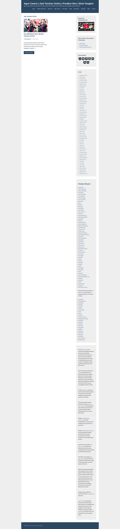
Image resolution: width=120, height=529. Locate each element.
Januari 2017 (83, 150)
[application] (86, 26)
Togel (70, 8)
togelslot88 (80, 218)
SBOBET (80, 329)
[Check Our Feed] (84, 63)
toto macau (80, 253)
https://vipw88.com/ (82, 224)
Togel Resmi (81, 210)
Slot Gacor (80, 206)
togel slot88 (80, 327)
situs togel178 (81, 283)
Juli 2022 (82, 105)
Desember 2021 (83, 112)
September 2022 (83, 101)
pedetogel (80, 322)
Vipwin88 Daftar (81, 301)
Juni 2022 (82, 107)
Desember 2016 (83, 152)
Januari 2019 (83, 126)
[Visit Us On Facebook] (80, 60)
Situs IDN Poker (90, 493)
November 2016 (83, 154)
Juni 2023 (82, 87)
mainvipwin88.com (82, 215)
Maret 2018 (82, 133)
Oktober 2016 (83, 156)
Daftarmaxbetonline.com (85, 47)
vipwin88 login (81, 339)
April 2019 (82, 124)
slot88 (79, 271)
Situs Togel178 (81, 211)
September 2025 (83, 75)
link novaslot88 (81, 252)
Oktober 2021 (83, 114)
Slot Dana (80, 273)
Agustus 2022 (83, 103)
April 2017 (82, 145)
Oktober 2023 (83, 84)
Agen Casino (57, 8)
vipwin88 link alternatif (83, 318)
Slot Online (64, 8)
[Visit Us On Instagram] (87, 63)
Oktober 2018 (83, 129)
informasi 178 (81, 243)
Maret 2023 (82, 93)
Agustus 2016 (83, 159)
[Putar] (79, 29)
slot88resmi (80, 320)
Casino (93, 8)
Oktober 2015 (83, 171)
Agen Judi (50, 8)
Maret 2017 (82, 147)
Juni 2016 (82, 163)
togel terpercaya (81, 337)
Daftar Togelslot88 (82, 190)
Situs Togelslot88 (82, 189)
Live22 (79, 372)
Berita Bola (76, 8)
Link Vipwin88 (81, 196)
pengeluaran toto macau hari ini (85, 476)
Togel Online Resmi (82, 232)
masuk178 (80, 285)
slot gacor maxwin (82, 316)
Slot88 (79, 259)
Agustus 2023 (83, 86)
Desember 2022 (83, 98)
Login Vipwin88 (81, 199)
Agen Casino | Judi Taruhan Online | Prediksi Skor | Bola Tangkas (59, 3)
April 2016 (82, 164)
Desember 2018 (83, 128)
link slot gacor (81, 231)
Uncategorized (27, 39)
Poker (88, 8)
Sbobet (79, 313)
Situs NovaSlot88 (82, 238)
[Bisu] (90, 29)
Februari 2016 (83, 168)
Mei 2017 (82, 143)
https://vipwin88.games (83, 225)
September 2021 (83, 115)
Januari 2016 (83, 170)
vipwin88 (80, 220)
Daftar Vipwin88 (81, 197)
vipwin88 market (82, 222)
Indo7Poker (80, 500)
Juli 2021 (82, 119)
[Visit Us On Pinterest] (86, 60)
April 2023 (82, 91)
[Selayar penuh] (92, 29)
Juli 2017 (82, 140)
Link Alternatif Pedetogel (83, 234)
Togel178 (80, 264)
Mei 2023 (82, 89)
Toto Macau (80, 236)
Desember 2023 (83, 80)
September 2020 (83, 121)
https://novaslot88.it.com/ (83, 276)
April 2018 (82, 131)
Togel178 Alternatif (82, 274)
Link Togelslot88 (82, 194)
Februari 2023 (83, 94)
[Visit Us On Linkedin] (92, 60)
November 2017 (83, 136)
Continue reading (28, 52)
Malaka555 (80, 299)
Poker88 (80, 204)
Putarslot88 (80, 255)
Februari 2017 (83, 149)
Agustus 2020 (83, 122)
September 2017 (83, 138)
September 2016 (83, 157)
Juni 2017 (82, 142)
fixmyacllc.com (81, 229)
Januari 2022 (83, 110)
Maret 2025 (82, 77)
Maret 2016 (82, 166)
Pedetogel (80, 250)
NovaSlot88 (81, 239)
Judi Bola (83, 8)
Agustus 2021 (83, 117)
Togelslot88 (80, 187)
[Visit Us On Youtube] (89, 60)
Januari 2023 (83, 96)
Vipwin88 (80, 213)
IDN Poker (80, 201)
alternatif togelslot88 (82, 217)
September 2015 (83, 173)
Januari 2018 (83, 135)
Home (33, 8)
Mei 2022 (82, 108)
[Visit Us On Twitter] (83, 60)
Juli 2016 (82, 161)
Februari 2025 (83, 79)
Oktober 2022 (83, 100)
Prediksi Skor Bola (41, 8)
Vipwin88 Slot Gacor (82, 248)
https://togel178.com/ (82, 287)
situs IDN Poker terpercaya (88, 430)
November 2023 (83, 82)
